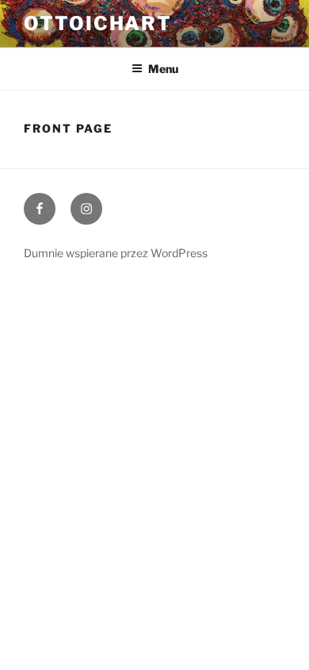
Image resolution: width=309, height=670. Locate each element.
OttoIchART (98, 23)
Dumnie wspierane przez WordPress (116, 253)
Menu (163, 68)
